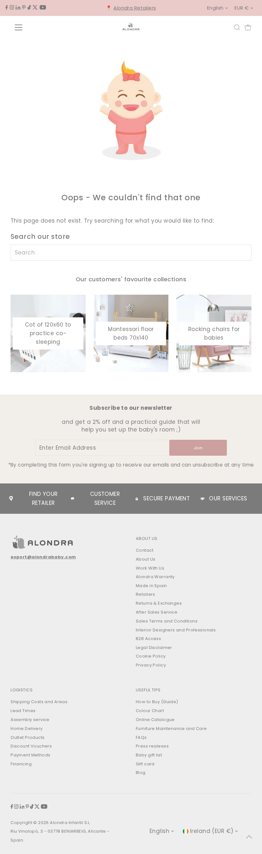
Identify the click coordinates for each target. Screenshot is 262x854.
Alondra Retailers (134, 7)
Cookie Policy (151, 656)
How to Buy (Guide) (157, 702)
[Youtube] (43, 7)
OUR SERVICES (228, 498)
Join (198, 448)
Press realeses (152, 746)
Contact (144, 550)
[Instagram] (12, 7)
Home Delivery (27, 728)
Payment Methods (30, 755)
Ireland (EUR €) (211, 831)
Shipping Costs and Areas (39, 702)
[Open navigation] (39, 27)
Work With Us (150, 568)
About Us (145, 559)
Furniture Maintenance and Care (171, 728)
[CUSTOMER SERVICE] (72, 499)
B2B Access (148, 639)
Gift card (145, 764)
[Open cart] (248, 27)
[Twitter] (35, 7)
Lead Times (23, 711)
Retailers (145, 594)
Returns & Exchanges (159, 603)
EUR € (242, 7)
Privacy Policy (151, 665)
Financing (21, 764)
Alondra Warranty (155, 577)
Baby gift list (149, 755)
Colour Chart (150, 711)
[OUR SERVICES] (202, 499)
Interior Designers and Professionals (176, 630)
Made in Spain (151, 586)
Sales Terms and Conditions (166, 621)
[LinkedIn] (18, 7)
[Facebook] (6, 7)
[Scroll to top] (249, 836)
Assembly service (30, 720)
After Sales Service (156, 612)
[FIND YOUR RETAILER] (11, 499)
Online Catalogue (155, 720)
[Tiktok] (29, 7)
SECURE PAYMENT (166, 498)
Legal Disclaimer (154, 647)
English (215, 7)
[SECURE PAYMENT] (137, 499)
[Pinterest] (24, 7)
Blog (141, 772)
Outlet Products (27, 737)
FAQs (141, 737)
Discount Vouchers (31, 746)
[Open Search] (237, 27)
